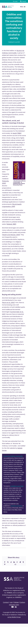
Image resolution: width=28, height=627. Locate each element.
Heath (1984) (17, 133)
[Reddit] (11, 562)
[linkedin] (16, 607)
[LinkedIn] (14, 562)
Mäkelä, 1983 (11, 224)
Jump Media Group (14, 617)
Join (11, 602)
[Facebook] (4, 562)
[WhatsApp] (17, 562)
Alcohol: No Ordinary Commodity (13, 456)
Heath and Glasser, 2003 (11, 235)
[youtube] (12, 607)
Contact (6, 602)
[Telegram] (20, 562)
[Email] (15, 564)
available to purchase (16, 486)
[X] (8, 562)
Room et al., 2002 (8, 303)
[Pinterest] (4, 564)
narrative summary (16, 506)
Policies (16, 602)
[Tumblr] (23, 562)
